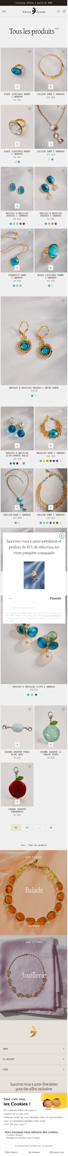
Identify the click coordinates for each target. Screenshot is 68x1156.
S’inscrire (54, 598)
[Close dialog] (60, 536)
